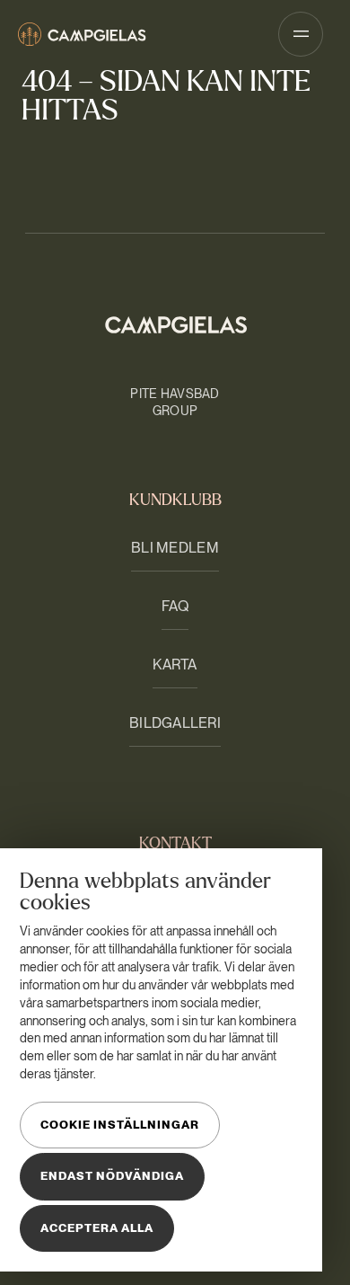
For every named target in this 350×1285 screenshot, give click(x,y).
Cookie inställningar (119, 1124)
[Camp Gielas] (82, 34)
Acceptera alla (96, 1228)
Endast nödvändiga (112, 1176)
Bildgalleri (175, 722)
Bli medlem (175, 547)
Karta (175, 664)
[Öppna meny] (300, 34)
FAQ (175, 606)
